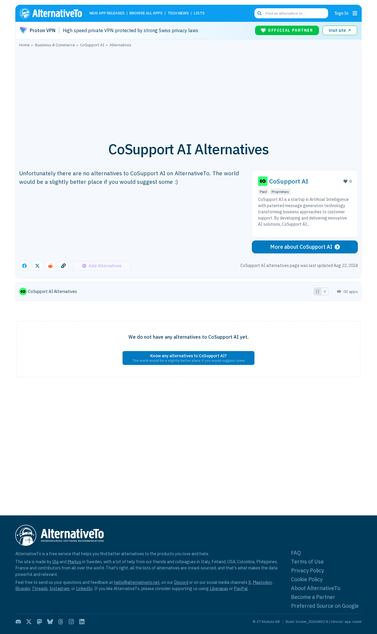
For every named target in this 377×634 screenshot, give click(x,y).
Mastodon (262, 582)
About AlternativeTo (315, 588)
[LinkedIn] (82, 622)
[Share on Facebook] (24, 266)
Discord (181, 582)
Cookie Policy (307, 579)
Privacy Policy (307, 570)
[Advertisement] (188, 91)
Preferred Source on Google (325, 605)
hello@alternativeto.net (137, 582)
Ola (55, 561)
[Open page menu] (355, 13)
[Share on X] (37, 266)
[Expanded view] (317, 291)
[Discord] (18, 622)
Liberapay (219, 588)
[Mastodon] (39, 622)
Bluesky (22, 588)
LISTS (199, 13)
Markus (74, 561)
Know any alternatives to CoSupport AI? (188, 358)
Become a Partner (313, 597)
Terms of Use (307, 561)
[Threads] (61, 622)
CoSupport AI (288, 181)
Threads (40, 588)
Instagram (59, 588)
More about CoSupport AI (301, 246)
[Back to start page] (53, 13)
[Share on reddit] (50, 266)
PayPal (241, 588)
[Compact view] (324, 291)
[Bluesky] (50, 622)
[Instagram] (71, 622)
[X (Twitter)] (29, 622)
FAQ (296, 552)
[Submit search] (259, 13)
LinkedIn (84, 588)
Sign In (341, 13)
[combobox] (291, 13)
